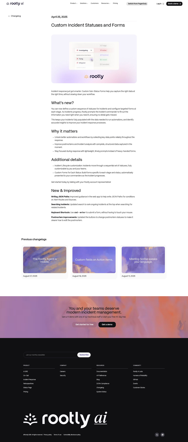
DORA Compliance (103, 383)
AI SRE (25, 371)
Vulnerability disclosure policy (71, 434)
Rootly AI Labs (138, 371)
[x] (157, 435)
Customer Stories (139, 387)
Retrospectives (28, 383)
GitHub (135, 379)
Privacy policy (48, 434)
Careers (62, 371)
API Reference (101, 375)
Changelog (100, 387)
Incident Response (29, 379)
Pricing (25, 392)
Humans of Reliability (140, 375)
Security (63, 375)
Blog (98, 379)
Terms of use (57, 434)
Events (135, 383)
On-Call (26, 375)
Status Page (27, 387)
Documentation (102, 371)
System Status (101, 392)
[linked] (162, 435)
